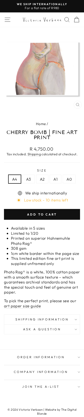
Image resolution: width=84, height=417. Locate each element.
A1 (55, 179)
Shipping (34, 154)
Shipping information (42, 319)
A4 (14, 179)
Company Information (41, 372)
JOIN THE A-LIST (41, 386)
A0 (69, 179)
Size (42, 170)
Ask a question (42, 329)
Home (41, 124)
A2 (42, 179)
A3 (28, 179)
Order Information (41, 357)
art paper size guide (22, 305)
